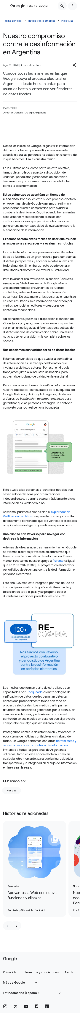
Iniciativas (67, 20)
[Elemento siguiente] (16, 925)
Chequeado (34, 692)
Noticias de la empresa (41, 20)
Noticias (11, 790)
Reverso (58, 561)
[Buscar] (62, 5)
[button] (74, 65)
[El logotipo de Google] (10, 959)
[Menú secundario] (72, 5)
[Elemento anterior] (7, 925)
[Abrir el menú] (4, 5)
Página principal (12, 20)
